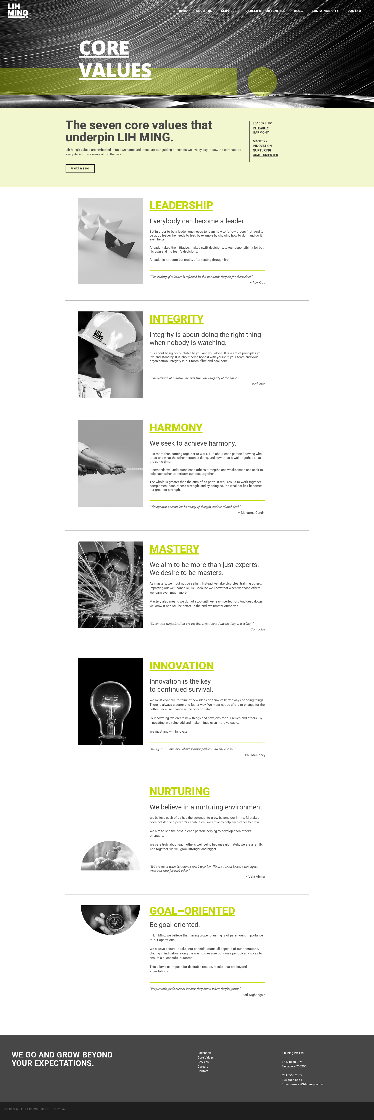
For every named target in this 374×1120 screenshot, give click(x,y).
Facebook (204, 1053)
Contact (355, 11)
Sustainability (325, 11)
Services (229, 11)
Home (182, 11)
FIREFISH (51, 1109)
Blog (298, 11)
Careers (203, 1066)
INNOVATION (262, 146)
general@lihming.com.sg (307, 1084)
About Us (204, 11)
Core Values (206, 1057)
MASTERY (260, 141)
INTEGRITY (261, 128)
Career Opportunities (265, 11)
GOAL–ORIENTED (265, 155)
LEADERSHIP (262, 123)
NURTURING (262, 150)
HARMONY (261, 132)
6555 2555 (294, 1075)
